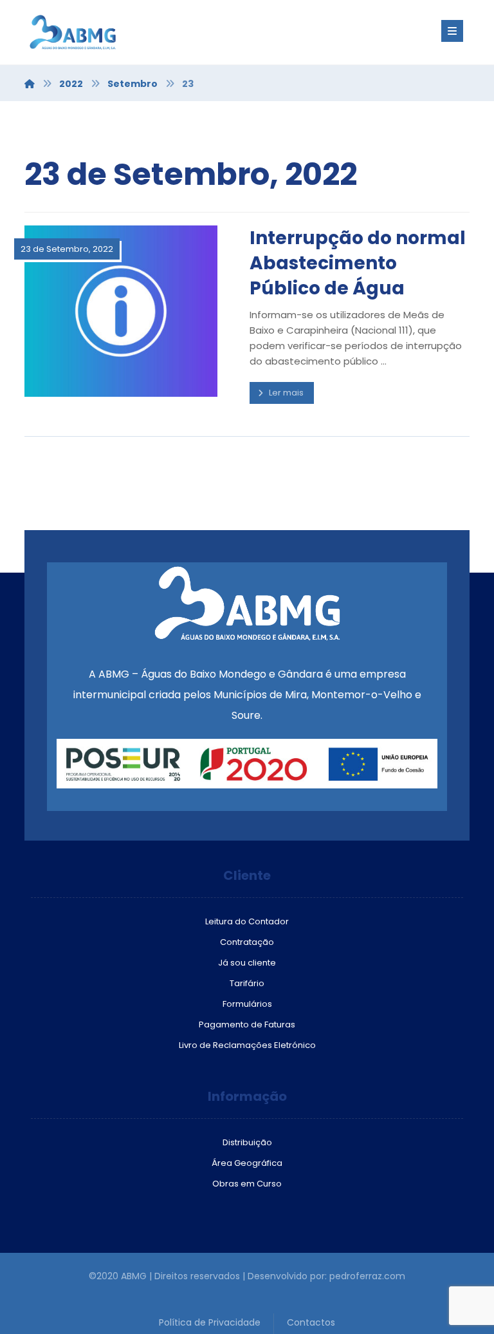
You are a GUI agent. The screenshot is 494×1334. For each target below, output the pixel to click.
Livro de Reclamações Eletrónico (247, 1045)
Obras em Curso (247, 1183)
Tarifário (247, 983)
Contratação (247, 942)
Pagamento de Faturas (247, 1024)
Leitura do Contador (247, 921)
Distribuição (247, 1142)
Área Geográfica (247, 1163)
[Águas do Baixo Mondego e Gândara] (102, 32)
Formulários (247, 1004)
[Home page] (29, 83)
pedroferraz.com (367, 1276)
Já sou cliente (247, 963)
